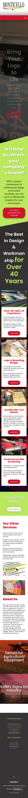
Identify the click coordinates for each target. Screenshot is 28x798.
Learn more (14, 333)
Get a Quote (14, 109)
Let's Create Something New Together (14, 212)
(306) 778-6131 (16, 729)
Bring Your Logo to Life (14, 59)
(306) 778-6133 (15, 731)
